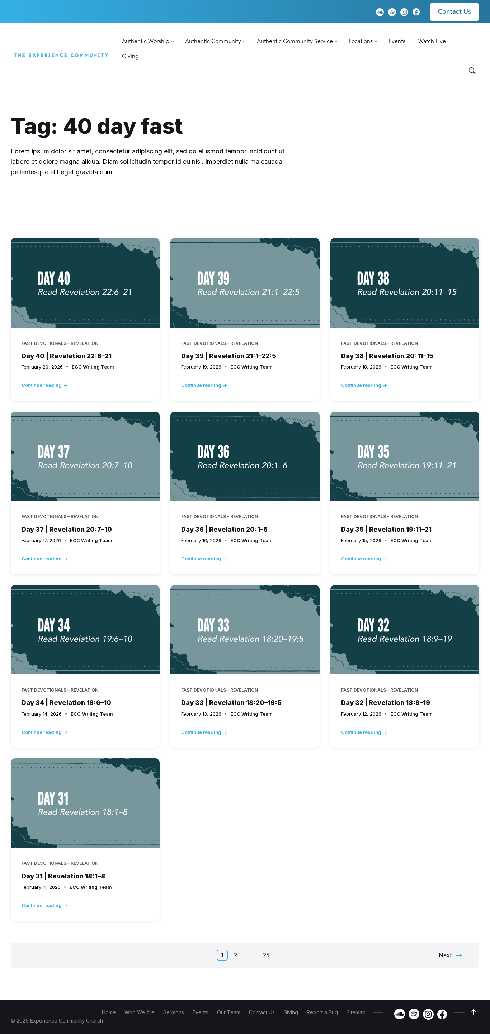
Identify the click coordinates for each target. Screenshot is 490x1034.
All (28, 202)
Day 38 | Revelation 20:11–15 (387, 356)
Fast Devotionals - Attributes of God (174, 202)
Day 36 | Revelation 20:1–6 (224, 529)
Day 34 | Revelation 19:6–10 (66, 702)
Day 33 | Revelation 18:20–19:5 (231, 702)
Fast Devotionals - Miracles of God (413, 202)
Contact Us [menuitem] (454, 11)
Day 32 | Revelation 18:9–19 (385, 702)
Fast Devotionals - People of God (70, 216)
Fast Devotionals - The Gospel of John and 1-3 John (200, 216)
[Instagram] (404, 12)
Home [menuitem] (109, 1012)
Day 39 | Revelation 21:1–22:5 (228, 356)
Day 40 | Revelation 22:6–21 (67, 356)
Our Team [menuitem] (228, 1012)
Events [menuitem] (200, 1012)
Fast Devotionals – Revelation (326, 216)
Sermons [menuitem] (173, 1012)
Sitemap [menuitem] (356, 1012)
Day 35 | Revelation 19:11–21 (386, 529)
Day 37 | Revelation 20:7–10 (67, 529)
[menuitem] (145, 41)
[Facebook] (416, 12)
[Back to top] (473, 1012)
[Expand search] (472, 71)
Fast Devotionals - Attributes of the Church (295, 202)
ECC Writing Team (93, 367)
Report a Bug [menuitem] (322, 1012)
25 (266, 955)
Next (445, 955)
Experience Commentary (78, 202)
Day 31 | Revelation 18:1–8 (63, 876)
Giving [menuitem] (290, 1012)
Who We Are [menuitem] (139, 1012)
